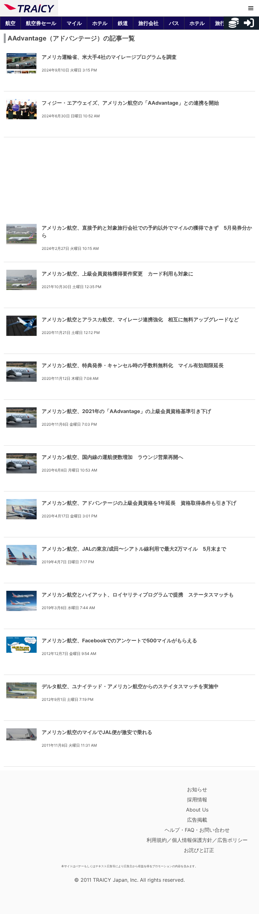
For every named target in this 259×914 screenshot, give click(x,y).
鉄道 (123, 23)
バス (174, 23)
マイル (74, 23)
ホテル (99, 23)
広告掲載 (197, 820)
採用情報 (197, 799)
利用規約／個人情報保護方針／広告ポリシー (197, 840)
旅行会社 (148, 23)
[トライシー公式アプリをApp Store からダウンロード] (40, 823)
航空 (10, 23)
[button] (251, 8)
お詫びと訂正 (199, 850)
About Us (197, 809)
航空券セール (41, 23)
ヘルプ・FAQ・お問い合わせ (197, 830)
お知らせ (197, 789)
